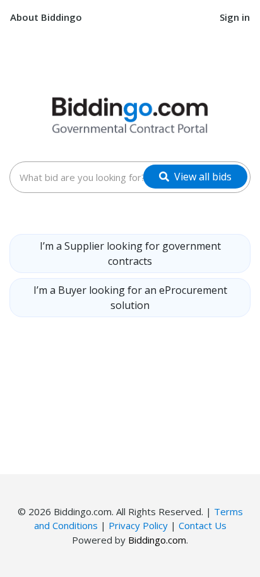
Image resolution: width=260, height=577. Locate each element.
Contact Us (203, 525)
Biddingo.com (157, 539)
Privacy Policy (138, 525)
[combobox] (130, 177)
